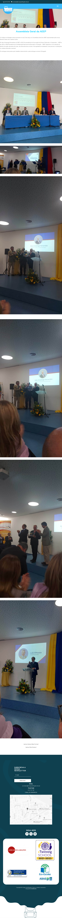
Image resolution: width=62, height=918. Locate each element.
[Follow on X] (31, 834)
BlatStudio (34, 888)
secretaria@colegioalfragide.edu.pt (31, 786)
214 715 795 (31, 790)
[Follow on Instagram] (35, 834)
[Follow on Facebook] (27, 834)
